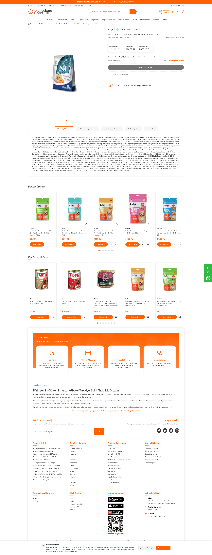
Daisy (96, 299)
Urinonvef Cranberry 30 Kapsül (43, 480)
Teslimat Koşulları (151, 448)
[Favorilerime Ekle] (54, 223)
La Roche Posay (76, 448)
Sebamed (73, 463)
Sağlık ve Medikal (108, 20)
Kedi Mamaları (113, 480)
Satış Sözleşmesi (151, 454)
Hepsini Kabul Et (163, 548)
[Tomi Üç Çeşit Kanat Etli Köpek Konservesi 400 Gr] (42, 279)
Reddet (90, 549)
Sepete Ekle (37, 244)
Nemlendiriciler (113, 463)
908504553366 (153, 510)
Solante (73, 483)
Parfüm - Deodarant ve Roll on (119, 460)
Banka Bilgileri (150, 463)
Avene (72, 477)
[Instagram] (177, 430)
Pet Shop (42, 24)
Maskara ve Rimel (114, 465)
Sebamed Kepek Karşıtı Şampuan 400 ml (47, 477)
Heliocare (73, 451)
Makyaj (134, 20)
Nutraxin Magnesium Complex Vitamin (46, 448)
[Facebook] (159, 430)
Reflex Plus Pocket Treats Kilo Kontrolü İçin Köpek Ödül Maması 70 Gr (169, 233)
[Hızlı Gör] (53, 244)
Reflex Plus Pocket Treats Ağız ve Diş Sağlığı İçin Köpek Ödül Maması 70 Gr (42, 233)
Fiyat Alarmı (124, 74)
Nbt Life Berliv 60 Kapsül (41, 460)
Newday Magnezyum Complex (43, 451)
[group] (66, 72)
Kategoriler (52, 5)
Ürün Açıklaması (64, 129)
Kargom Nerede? (178, 5)
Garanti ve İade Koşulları (154, 457)
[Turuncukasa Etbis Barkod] (116, 534)
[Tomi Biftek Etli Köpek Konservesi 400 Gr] (74, 279)
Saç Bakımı (95, 20)
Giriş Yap (36, 498)
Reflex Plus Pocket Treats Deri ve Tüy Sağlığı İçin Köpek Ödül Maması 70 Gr (105, 233)
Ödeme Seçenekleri (87, 129)
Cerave (72, 474)
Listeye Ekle (113, 74)
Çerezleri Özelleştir (146, 548)
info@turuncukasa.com (156, 516)
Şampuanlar (112, 474)
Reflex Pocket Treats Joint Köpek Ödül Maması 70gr (137, 232)
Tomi (31, 299)
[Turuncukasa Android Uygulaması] (116, 501)
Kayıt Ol (35, 501)
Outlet (164, 20)
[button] (66, 120)
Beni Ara (151, 129)
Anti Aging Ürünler (114, 457)
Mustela (73, 460)
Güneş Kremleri (61, 20)
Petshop (156, 20)
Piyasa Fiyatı (113, 46)
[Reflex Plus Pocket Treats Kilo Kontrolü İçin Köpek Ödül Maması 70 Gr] (170, 209)
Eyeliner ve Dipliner (114, 468)
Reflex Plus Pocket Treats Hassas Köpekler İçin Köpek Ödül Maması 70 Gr (74, 233)
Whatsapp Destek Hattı (84, 5)
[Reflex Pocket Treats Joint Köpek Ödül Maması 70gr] (138, 209)
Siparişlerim (41, 5)
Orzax (72, 465)
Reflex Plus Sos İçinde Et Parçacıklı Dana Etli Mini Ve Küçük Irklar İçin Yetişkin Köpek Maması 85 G (106, 304)
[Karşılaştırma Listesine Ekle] (47, 244)
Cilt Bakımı (49, 20)
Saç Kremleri (112, 471)
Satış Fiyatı (129, 46)
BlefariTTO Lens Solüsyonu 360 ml (45, 471)
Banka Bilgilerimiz (65, 5)
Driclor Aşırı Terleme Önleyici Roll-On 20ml (47, 474)
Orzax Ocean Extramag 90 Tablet (45, 454)
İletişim (72, 501)
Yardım (72, 510)
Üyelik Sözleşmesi (151, 451)
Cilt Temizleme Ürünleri (116, 451)
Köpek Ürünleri (53, 24)
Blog (71, 498)
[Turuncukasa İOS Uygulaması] (116, 508)
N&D (110, 29)
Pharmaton (74, 468)
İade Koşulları (133, 129)
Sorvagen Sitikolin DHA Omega (44, 463)
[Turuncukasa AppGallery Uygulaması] (116, 514)
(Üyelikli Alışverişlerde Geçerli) (148, 57)
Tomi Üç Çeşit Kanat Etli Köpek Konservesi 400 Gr (41, 302)
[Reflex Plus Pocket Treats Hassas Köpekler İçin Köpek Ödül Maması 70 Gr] (74, 209)
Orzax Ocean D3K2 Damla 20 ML (44, 457)
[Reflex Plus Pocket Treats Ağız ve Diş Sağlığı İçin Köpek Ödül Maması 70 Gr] (42, 209)
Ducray (72, 480)
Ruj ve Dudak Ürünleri (115, 454)
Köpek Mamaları (66, 24)
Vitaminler (111, 448)
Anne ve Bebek (123, 20)
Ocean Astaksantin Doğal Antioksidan (46, 465)
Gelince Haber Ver (145, 67)
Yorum (116, 129)
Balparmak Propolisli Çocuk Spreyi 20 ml (47, 468)
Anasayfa (31, 5)
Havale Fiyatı (143, 46)
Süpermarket (145, 20)
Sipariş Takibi (75, 507)
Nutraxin (73, 454)
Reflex (32, 228)
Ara (133, 11)
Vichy (72, 471)
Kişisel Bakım (83, 20)
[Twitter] (165, 430)
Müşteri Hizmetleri (76, 504)
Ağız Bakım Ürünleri (115, 477)
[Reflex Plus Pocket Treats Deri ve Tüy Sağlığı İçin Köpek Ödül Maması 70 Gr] (106, 209)
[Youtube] (171, 430)
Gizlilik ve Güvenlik (151, 460)
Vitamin (72, 20)
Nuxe (72, 486)
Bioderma (73, 457)
